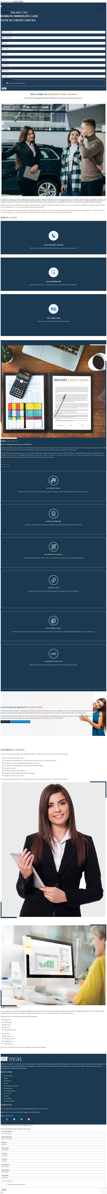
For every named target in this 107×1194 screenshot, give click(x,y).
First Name (5, 52)
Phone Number (6, 68)
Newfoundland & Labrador (11, 1086)
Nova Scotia (7, 1093)
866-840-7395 (19, 12)
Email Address (6, 63)
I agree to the (16, 83)
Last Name (4, 57)
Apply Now (5, 465)
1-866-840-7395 (9, 1115)
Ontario (6, 1083)
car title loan (95, 210)
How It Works (102, 4)
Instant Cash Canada (7, 199)
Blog (100, 10)
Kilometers (4, 41)
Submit (4, 88)
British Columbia (8, 1076)
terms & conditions (20, 83)
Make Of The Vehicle (7, 35)
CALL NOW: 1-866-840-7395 (20, 721)
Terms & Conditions (9, 1101)
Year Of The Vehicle (7, 30)
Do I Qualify (102, 6)
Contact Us (102, 8)
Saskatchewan (7, 1081)
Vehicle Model (5, 46)
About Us (101, 11)
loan (14, 212)
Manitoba (6, 1096)
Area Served (102, 7)
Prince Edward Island (9, 1091)
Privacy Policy (8, 1098)
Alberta (6, 1078)
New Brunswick (8, 1088)
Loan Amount (5, 74)
